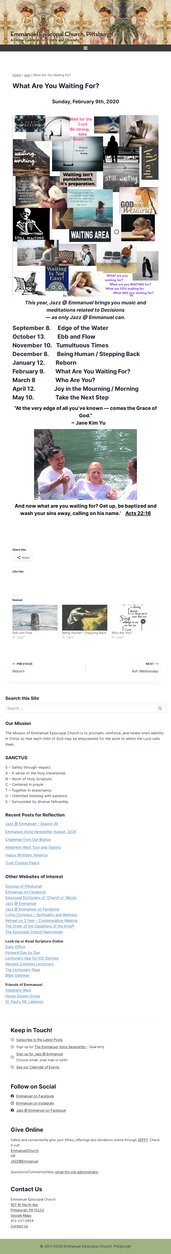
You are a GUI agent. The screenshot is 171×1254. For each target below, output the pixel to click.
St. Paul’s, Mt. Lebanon (24, 1001)
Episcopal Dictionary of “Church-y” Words (40, 897)
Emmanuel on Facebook (25, 892)
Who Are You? (122, 633)
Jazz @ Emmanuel (20, 903)
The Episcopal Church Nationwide (34, 932)
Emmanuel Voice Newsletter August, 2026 (40, 831)
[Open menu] (85, 48)
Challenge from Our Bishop (28, 839)
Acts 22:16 (138, 513)
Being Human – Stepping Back (84, 633)
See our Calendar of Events (37, 1067)
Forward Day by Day (22, 952)
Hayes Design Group (22, 996)
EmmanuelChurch (25, 1150)
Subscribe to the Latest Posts (39, 1040)
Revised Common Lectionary (29, 964)
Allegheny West (18, 990)
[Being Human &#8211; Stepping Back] (84, 618)
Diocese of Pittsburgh (23, 886)
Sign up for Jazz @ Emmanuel (39, 1054)
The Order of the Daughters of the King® (39, 926)
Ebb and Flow (22, 633)
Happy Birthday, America (26, 855)
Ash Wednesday (145, 667)
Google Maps (21, 1215)
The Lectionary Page (22, 969)
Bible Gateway (17, 975)
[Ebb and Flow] (35, 618)
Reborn (22, 667)
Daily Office (15, 947)
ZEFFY (143, 1140)
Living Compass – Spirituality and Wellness (41, 914)
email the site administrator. (77, 1172)
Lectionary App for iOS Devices (32, 958)
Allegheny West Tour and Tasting (33, 847)
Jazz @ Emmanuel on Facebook (32, 909)
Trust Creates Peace (22, 863)
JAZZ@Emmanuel (24, 1161)
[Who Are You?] (134, 618)
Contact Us (19, 1226)
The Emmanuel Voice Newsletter (61, 1047)
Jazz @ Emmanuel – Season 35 (31, 823)
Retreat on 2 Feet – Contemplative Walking (41, 920)
